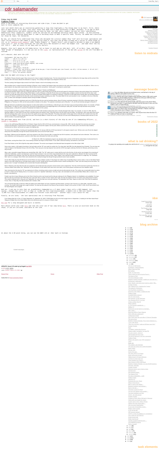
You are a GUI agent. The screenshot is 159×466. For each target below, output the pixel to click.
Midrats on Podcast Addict (151, 36)
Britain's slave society (134, 408)
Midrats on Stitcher (152, 34)
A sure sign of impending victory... (137, 407)
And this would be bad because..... (137, 420)
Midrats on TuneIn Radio (151, 37)
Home (52, 274)
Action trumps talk (133, 417)
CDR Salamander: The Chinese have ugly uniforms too (120, 95)
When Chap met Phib (134, 269)
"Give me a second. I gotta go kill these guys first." (141, 324)
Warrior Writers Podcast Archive (149, 40)
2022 (128, 229)
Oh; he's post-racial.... (134, 296)
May (130, 427)
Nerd (129, 327)
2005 (128, 439)
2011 (128, 248)
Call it (129, 341)
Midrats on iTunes (153, 30)
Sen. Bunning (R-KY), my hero (136, 300)
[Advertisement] (147, 159)
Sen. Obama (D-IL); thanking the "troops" (139, 286)
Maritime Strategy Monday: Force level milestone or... (142, 321)
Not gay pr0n (131, 350)
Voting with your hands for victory (137, 400)
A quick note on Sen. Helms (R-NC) (138, 401)
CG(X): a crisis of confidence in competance (140, 413)
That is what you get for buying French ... (139, 274)
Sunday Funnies (132, 284)
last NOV (29, 266)
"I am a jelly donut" (133, 322)
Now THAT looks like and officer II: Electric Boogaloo (142, 317)
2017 (128, 238)
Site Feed (155, 29)
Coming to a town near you (135, 358)
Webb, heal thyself (133, 419)
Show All (156, 219)
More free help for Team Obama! (137, 312)
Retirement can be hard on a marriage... (139, 309)
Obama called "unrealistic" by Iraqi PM (138, 331)
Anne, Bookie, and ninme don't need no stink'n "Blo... (142, 283)
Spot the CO (131, 379)
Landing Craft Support (20, 42)
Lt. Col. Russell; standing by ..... (136, 305)
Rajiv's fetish (131, 348)
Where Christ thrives (133, 382)
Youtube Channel (153, 48)
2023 (128, 228)
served (80, 50)
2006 (128, 438)
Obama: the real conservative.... (137, 403)
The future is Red (133, 276)
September (132, 260)
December (132, 255)
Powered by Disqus (152, 116)
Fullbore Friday (7, 21)
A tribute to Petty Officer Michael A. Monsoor (140, 398)
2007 (128, 436)
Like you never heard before (135, 405)
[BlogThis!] (8, 268)
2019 (128, 234)
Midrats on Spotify (153, 39)
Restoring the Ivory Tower (135, 381)
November (132, 257)
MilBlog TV (131, 307)
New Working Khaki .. (134, 372)
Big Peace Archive (153, 43)
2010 (128, 250)
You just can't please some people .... (138, 391)
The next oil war (132, 319)
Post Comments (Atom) (16, 277)
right (46, 50)
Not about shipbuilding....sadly (136, 376)
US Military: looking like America (137, 329)
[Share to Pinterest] (12, 268)
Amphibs (7, 270)
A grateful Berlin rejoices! (135, 295)
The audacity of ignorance (135, 288)
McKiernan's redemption (134, 281)
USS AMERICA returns (134, 422)
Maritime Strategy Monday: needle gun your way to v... (143, 279)
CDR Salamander (21, 9)
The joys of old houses (134, 265)
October (131, 259)
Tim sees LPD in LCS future (135, 353)
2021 (128, 231)
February (131, 432)
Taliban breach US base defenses (137, 357)
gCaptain (149, 204)
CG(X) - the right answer (135, 395)
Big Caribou (131, 271)
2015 (128, 241)
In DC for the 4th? (133, 410)
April (130, 429)
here (26, 206)
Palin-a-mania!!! (132, 424)
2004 (128, 441)
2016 (128, 240)
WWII (18, 270)
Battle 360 (131, 343)
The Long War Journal (145, 215)
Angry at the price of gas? (135, 355)
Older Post (100, 274)
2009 (128, 252)
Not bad (4, 203)
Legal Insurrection (146, 201)
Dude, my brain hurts (134, 272)
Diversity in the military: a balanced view (139, 291)
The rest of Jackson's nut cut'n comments (139, 336)
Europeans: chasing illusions (136, 267)
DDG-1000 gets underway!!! (135, 314)
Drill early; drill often (133, 365)
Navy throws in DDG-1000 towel (137, 362)
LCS (15, 270)
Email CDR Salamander (151, 25)
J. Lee (112, 92)
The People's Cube (146, 208)
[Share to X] (9, 268)
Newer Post (4, 274)
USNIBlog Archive (153, 41)
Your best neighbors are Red (136, 393)
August (131, 262)
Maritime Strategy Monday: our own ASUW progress (142, 364)
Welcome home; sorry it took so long (138, 369)
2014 (128, 243)
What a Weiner (132, 303)
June (130, 426)
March (130, 431)
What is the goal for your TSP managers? (139, 339)
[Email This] (6, 268)
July (130, 264)
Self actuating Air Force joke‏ (135, 334)
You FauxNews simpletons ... (136, 290)
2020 (128, 233)
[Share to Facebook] (11, 268)
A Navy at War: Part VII (134, 302)
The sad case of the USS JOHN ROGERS (139, 346)
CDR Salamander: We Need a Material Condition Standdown (121, 100)
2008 (128, 253)
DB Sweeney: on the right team (136, 298)
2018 (128, 236)
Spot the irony (132, 370)
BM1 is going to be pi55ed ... (136, 384)
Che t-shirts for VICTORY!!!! (136, 415)
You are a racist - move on (135, 333)
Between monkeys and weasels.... (137, 386)
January (131, 434)
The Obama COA (133, 374)
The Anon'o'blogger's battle (135, 277)
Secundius (114, 96)
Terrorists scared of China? (135, 389)
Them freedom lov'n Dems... (136, 360)
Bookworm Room (147, 211)
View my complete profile (146, 19)
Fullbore (12, 270)
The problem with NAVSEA (135, 345)
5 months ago (136, 95)
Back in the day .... (133, 388)
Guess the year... (133, 352)
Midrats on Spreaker (152, 33)
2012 (128, 247)
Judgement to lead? (133, 315)
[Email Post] (21, 270)
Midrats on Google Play (151, 32)
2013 (128, 245)
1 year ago (138, 100)
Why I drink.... (132, 310)
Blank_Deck (114, 101)
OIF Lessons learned (134, 412)
